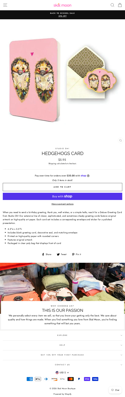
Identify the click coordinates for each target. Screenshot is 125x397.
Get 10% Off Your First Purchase (62, 355)
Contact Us (62, 364)
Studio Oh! (63, 148)
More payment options (63, 204)
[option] (64, 15)
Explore (62, 335)
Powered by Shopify (62, 394)
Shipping (52, 163)
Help (62, 345)
